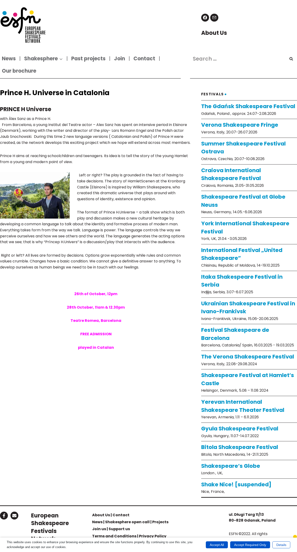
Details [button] (281, 545)
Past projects (88, 58)
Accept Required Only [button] (250, 545)
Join (119, 58)
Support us (119, 529)
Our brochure (19, 70)
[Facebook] (205, 18)
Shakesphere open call (127, 522)
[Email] (214, 18)
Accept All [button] (217, 545)
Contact (144, 58)
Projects (160, 522)
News (9, 58)
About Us (101, 515)
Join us (99, 529)
